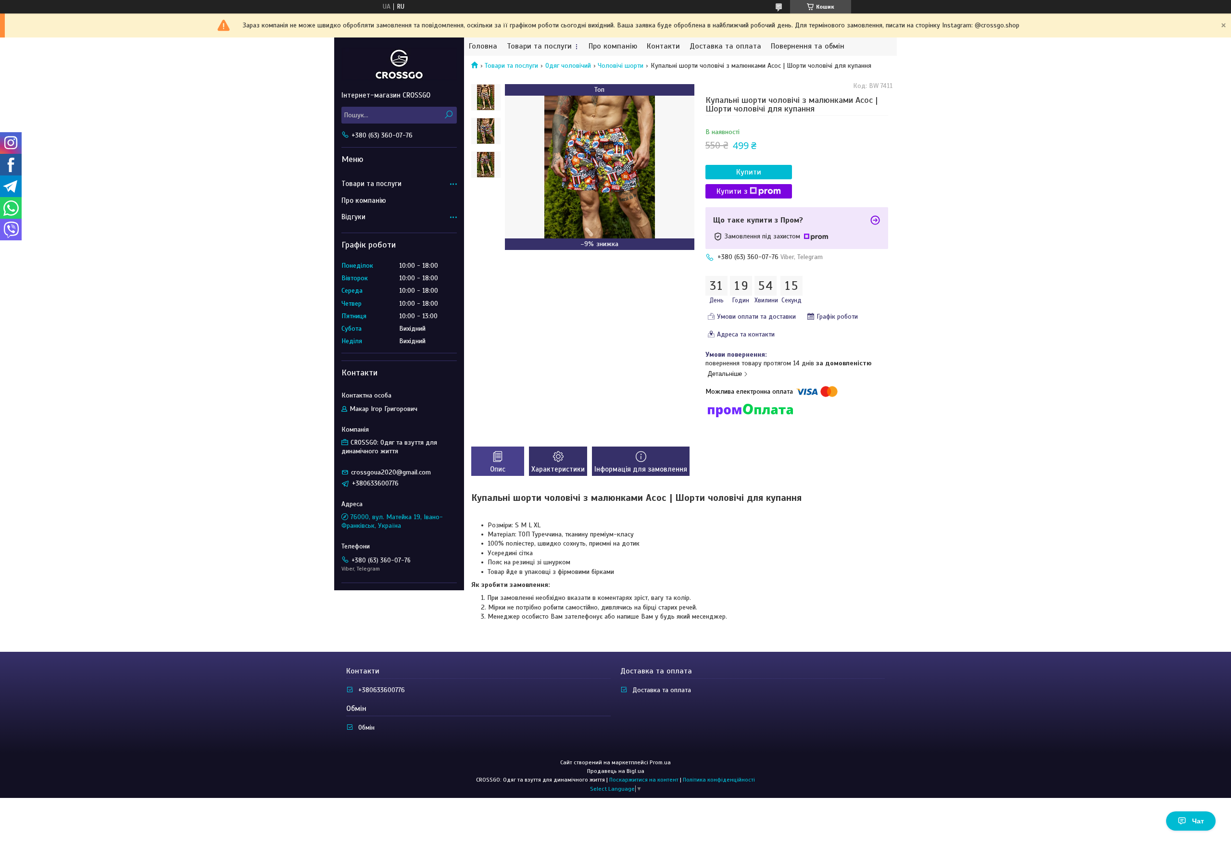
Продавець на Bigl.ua (615, 771)
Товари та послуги (539, 46)
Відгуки (353, 216)
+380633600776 (381, 690)
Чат (1198, 821)
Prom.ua (660, 762)
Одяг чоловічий (568, 66)
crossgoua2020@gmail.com (391, 472)
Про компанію (613, 46)
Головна (483, 46)
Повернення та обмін (807, 46)
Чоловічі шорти (620, 66)
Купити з (731, 191)
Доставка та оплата (725, 46)
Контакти (663, 46)
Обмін (366, 727)
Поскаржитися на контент (643, 779)
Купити (748, 172)
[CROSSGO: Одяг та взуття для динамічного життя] (399, 64)
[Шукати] (448, 115)
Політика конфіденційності (719, 779)
